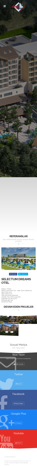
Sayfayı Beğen (19, 403)
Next (33, 260)
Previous (4, 260)
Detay (9, 318)
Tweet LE (24, 274)
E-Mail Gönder (19, 364)
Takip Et (19, 384)
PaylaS (13, 274)
